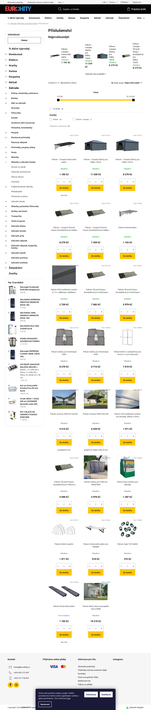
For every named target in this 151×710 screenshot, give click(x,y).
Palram (57, 119)
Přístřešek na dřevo (19, 196)
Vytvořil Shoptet (136, 707)
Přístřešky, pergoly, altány (23, 147)
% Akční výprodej (19, 48)
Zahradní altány (18, 226)
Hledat (24, 40)
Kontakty (82, 673)
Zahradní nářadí (18, 253)
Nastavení (45, 704)
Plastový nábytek (19, 142)
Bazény (14, 98)
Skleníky (15, 157)
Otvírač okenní (17, 176)
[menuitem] (15, 18)
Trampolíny (16, 216)
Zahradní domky (18, 201)
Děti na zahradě (18, 103)
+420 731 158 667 (21, 678)
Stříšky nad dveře (19, 211)
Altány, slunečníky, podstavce (24, 93)
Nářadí (13, 82)
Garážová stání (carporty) (23, 122)
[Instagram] (16, 685)
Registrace (137, 2)
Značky (13, 273)
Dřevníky (15, 108)
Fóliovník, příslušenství (20, 171)
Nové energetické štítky (88, 677)
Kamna (13, 71)
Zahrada (14, 87)
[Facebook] (10, 685)
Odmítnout (91, 694)
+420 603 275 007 (21, 672)
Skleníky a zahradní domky (23, 162)
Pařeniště (15, 181)
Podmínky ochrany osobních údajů (40, 2)
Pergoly (14, 132)
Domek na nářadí (18, 167)
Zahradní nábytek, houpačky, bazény (24, 246)
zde (68, 698)
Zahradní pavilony (19, 257)
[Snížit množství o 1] (58, 182)
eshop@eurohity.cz (22, 667)
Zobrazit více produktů (95, 74)
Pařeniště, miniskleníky (21, 127)
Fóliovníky (16, 112)
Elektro (13, 59)
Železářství (15, 267)
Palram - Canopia (83, 119)
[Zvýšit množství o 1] (70, 182)
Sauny (14, 152)
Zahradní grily (17, 235)
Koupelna (14, 76)
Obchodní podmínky (15, 2)
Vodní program (18, 221)
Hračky (13, 65)
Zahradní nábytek (19, 240)
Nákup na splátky (85, 684)
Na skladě (58, 109)
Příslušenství (16, 191)
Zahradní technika (19, 262)
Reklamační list (84, 680)
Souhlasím (106, 694)
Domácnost (15, 54)
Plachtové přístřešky (20, 137)
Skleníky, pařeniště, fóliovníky (25, 206)
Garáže (14, 117)
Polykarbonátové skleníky (22, 186)
